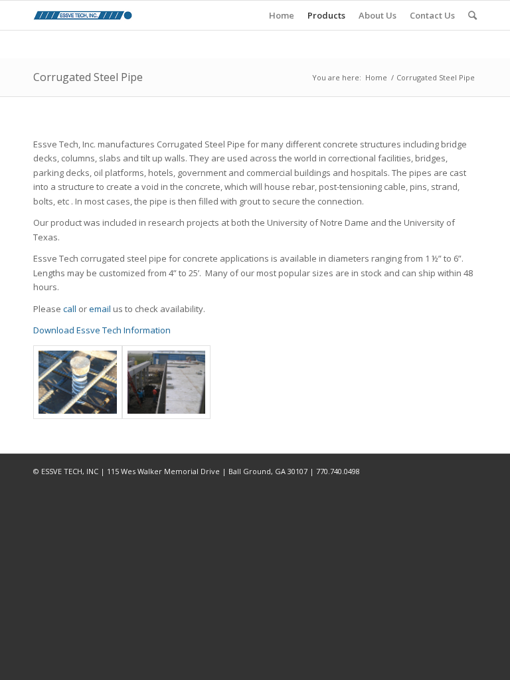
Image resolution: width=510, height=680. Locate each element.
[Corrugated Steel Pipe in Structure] (166, 382)
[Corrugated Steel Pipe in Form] (77, 382)
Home (376, 77)
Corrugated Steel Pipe (88, 77)
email (100, 309)
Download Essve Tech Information (102, 330)
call (69, 309)
